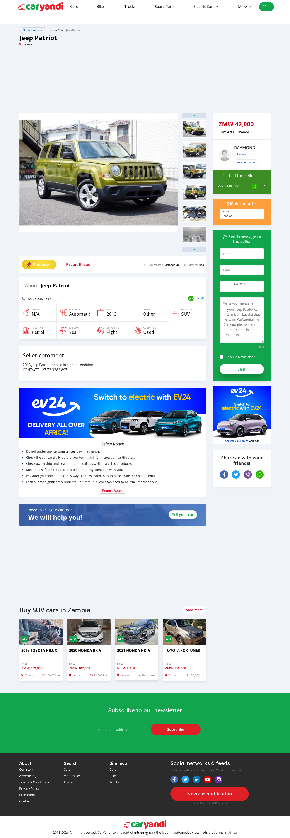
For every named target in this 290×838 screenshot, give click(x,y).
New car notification (209, 794)
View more (194, 610)
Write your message (238, 303)
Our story (26, 769)
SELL (266, 6)
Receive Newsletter (240, 357)
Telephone (238, 283)
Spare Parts (165, 6)
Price (226, 211)
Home (53, 30)
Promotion (27, 795)
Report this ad (78, 264)
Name (227, 254)
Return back (34, 30)
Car (61, 30)
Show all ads (244, 154)
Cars (74, 6)
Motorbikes (72, 776)
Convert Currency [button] (234, 132)
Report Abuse (112, 490)
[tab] (242, 132)
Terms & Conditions (34, 782)
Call (201, 298)
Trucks (130, 6)
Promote (41, 264)
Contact (25, 801)
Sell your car (182, 514)
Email (227, 270)
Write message (246, 162)
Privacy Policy (29, 788)
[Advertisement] (82, 81)
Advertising (27, 776)
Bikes (101, 6)
